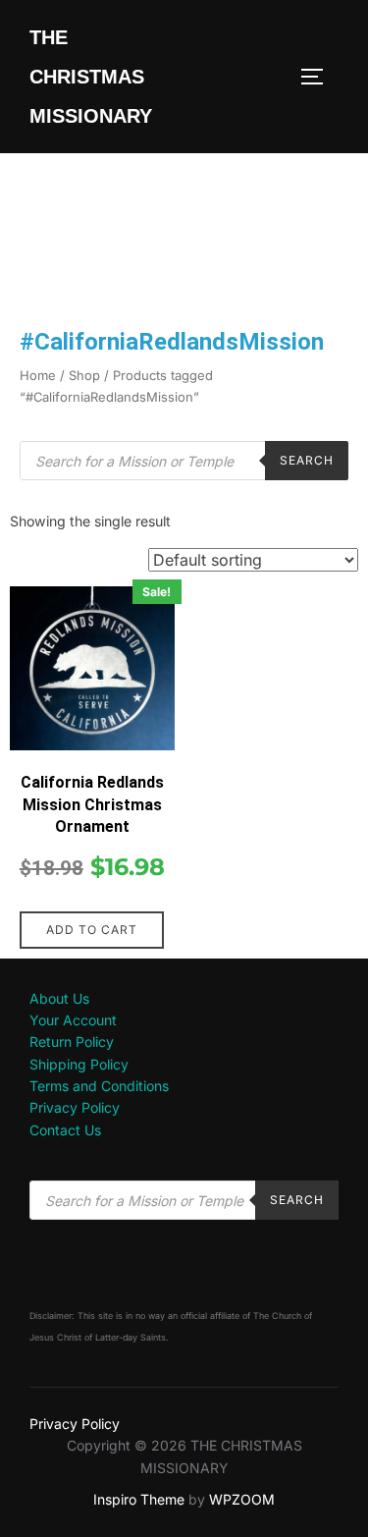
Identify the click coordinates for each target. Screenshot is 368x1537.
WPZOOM (242, 1499)
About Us (59, 998)
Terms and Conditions (99, 1085)
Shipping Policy (79, 1064)
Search (307, 460)
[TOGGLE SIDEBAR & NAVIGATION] (319, 76)
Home (38, 375)
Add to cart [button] (91, 929)
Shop (84, 375)
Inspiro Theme (138, 1499)
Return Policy (71, 1041)
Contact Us (65, 1130)
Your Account (73, 1020)
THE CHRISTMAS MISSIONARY (90, 77)
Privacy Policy (74, 1107)
